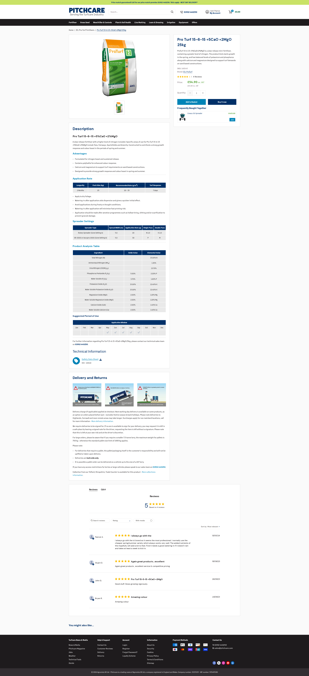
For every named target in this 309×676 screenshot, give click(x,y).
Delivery (100, 652)
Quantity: (181, 92)
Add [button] (232, 119)
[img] (178, 77)
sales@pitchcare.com (224, 648)
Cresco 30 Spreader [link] (194, 113)
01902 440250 (190, 12)
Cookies (150, 652)
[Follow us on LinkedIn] (232, 663)
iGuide (71, 663)
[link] (182, 116)
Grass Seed (85, 22)
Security (150, 648)
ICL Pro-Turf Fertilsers (85, 30)
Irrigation (171, 22)
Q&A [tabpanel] (103, 489)
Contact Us (101, 645)
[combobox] (139, 11)
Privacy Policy (153, 656)
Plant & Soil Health (123, 22)
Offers (194, 22)
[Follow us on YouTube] (228, 663)
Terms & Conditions (155, 659)
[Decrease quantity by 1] (190, 93)
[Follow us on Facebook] (214, 663)
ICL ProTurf (187, 71)
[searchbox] (99, 520)
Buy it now (222, 102)
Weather (72, 656)
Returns (100, 656)
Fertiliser (73, 22)
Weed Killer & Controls (102, 22)
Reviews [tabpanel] (93, 489)
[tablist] (154, 489)
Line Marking (139, 22)
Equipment (183, 22)
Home (71, 30)
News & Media (74, 645)
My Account (215, 13)
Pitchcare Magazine (77, 648)
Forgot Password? (130, 652)
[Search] (172, 11)
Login (125, 645)
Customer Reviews (105, 648)
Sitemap (150, 663)
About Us (150, 645)
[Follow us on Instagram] (223, 663)
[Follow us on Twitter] (219, 663)
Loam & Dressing (156, 22)
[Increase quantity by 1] (202, 93)
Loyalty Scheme (129, 656)
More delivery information (102, 421)
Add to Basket (191, 102)
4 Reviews (197, 76)
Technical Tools (75, 659)
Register (126, 648)
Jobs (71, 652)
